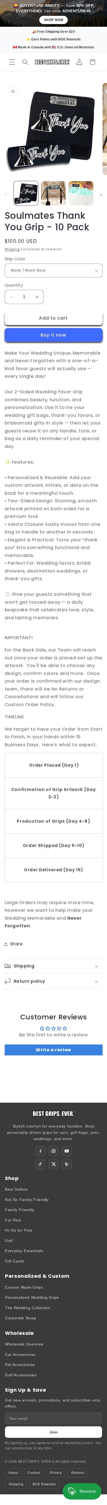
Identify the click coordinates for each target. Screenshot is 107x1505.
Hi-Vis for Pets (18, 1230)
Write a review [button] (53, 1050)
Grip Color (15, 259)
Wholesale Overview (24, 1344)
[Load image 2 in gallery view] (53, 193)
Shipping (12, 249)
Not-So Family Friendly (27, 1199)
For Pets (13, 1220)
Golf (9, 1240)
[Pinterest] (66, 1164)
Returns (78, 1473)
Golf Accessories (21, 1375)
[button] (12, 62)
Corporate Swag (20, 1318)
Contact (33, 1473)
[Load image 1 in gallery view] (26, 193)
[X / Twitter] (53, 1164)
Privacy (56, 1473)
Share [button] (16, 944)
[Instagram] (53, 1151)
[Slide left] (6, 195)
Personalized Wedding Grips (32, 1297)
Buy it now (54, 335)
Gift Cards (14, 1261)
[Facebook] (40, 1151)
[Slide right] (101, 195)
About (13, 1473)
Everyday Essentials (24, 1251)
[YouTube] (66, 1151)
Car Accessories (20, 1354)
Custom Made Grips (24, 1287)
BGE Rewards (44, 1484)
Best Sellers (16, 1189)
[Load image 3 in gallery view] (81, 193)
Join (53, 1432)
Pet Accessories (20, 1364)
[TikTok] (40, 1164)
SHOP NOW (53, 20)
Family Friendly (19, 1210)
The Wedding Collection (27, 1308)
